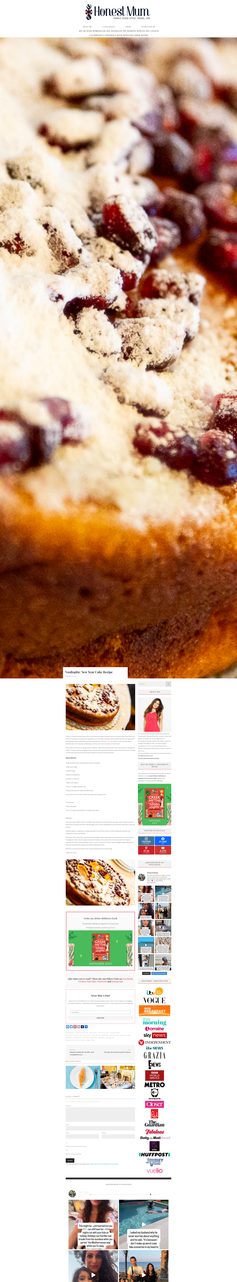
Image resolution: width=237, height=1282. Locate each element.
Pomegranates (78, 1037)
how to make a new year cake (74, 1035)
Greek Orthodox (115, 1032)
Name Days (106, 1035)
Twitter (82, 981)
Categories (108, 27)
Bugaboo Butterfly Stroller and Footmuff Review (82, 1052)
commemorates (70, 1032)
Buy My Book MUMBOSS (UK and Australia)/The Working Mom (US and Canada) (119, 31)
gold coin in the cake (82, 1032)
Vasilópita (101, 1037)
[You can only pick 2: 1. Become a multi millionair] (146, 928)
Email (67, 1133)
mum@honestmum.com (145, 756)
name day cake (97, 1035)
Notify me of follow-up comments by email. (76, 1146)
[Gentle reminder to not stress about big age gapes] (146, 945)
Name (67, 1124)
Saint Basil (86, 1037)
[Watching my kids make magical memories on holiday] (163, 962)
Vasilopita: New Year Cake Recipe (75, 1040)
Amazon (112, 927)
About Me (87, 27)
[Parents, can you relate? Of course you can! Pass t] (146, 962)
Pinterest (102, 981)
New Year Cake (115, 1035)
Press (128, 27)
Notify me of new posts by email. (74, 1154)
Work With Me (148, 27)
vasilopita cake (110, 1037)
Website (104, 1133)
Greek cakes (93, 1032)
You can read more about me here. (148, 758)
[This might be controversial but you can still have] (146, 894)
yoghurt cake (90, 1040)
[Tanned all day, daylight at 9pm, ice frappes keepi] (163, 911)
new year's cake (125, 1035)
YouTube (91, 981)
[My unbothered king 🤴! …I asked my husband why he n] (163, 894)
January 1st (87, 1035)
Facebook (128, 978)
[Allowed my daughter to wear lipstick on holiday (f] (146, 911)
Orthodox (69, 1037)
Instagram (117, 981)
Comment (68, 1105)
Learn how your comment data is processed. (104, 1164)
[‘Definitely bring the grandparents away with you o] (163, 928)
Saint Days (94, 1037)
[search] (168, 684)
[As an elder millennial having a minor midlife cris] (163, 945)
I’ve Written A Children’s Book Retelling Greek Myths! (119, 35)
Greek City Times (107, 741)
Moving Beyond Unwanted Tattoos (117, 1051)
